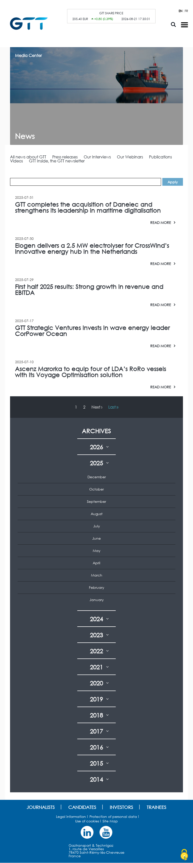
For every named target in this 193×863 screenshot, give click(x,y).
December (96, 477)
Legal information (71, 816)
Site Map (110, 821)
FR (186, 11)
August (97, 514)
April (96, 563)
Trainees (156, 807)
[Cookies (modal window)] (184, 854)
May (97, 550)
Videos (16, 161)
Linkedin (87, 832)
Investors (121, 807)
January (96, 600)
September (96, 501)
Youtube (106, 832)
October (96, 489)
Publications (160, 157)
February (96, 587)
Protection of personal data (113, 816)
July (96, 526)
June (96, 538)
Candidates (82, 807)
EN (180, 11)
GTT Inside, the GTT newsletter (57, 161)
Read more (160, 222)
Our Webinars (130, 157)
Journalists (41, 807)
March (96, 575)
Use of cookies (87, 821)
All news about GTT (28, 157)
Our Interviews (97, 157)
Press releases (65, 157)
